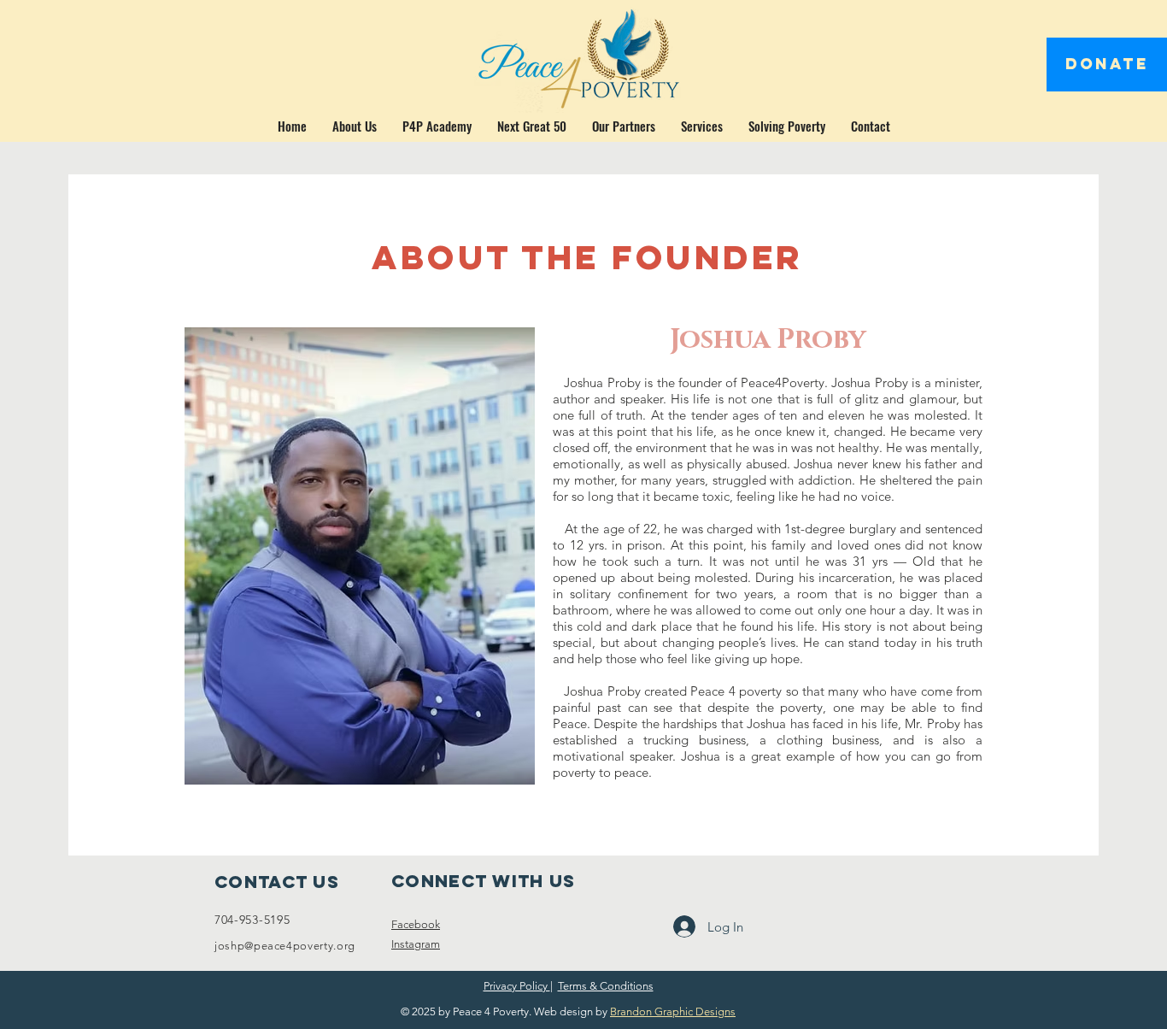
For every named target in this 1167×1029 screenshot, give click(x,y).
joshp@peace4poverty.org (284, 945)
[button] (355, 125)
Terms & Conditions (606, 985)
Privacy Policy (517, 985)
